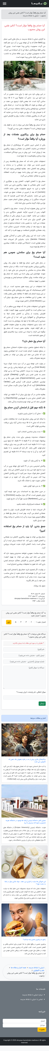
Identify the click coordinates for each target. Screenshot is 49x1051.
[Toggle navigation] (4, 3)
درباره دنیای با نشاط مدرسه (32, 994)
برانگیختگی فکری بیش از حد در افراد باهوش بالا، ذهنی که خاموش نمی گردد (27, 760)
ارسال (42, 703)
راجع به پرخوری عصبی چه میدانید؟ (34, 939)
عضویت (42, 1029)
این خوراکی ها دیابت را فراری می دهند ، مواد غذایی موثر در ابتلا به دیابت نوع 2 (25, 882)
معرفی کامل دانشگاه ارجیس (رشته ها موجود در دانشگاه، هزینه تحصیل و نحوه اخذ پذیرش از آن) (26, 821)
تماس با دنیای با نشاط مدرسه (31, 999)
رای (9, 622)
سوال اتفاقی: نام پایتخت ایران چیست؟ (31, 692)
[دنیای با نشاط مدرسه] (39, 3)
